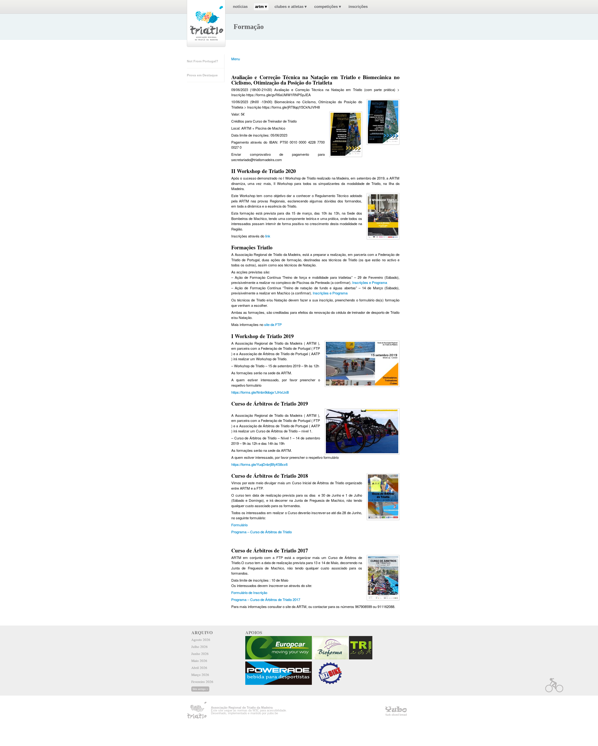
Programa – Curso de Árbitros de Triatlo (261, 531)
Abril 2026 (199, 667)
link (267, 235)
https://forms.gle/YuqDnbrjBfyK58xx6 (259, 464)
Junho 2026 (200, 653)
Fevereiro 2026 (202, 681)
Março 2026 (200, 674)
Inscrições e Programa (369, 282)
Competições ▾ (327, 6)
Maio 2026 (199, 660)
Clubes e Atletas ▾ (290, 6)
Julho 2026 (199, 646)
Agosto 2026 (200, 639)
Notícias (240, 6)
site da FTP (273, 324)
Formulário (239, 524)
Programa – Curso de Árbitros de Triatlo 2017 (265, 599)
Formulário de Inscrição (249, 592)
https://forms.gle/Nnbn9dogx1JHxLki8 (260, 392)
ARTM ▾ (261, 6)
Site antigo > (200, 689)
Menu (235, 58)
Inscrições (358, 6)
